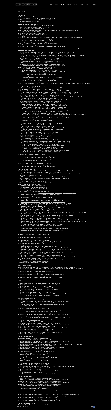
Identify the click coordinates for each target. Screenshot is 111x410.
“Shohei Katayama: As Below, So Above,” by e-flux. (34, 181)
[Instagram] (92, 407)
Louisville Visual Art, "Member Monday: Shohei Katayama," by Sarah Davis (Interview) (43, 202)
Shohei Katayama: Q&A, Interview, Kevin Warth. (33, 185)
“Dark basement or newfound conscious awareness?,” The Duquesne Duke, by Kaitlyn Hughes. (45, 176)
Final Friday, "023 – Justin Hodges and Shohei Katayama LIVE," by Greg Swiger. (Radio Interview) (46, 203)
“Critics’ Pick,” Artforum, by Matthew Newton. (32, 175)
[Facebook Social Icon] (94, 407)
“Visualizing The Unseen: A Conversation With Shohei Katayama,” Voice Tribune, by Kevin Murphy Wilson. (48, 170)
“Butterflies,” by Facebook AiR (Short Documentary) (34, 188)
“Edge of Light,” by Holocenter (29, 190)
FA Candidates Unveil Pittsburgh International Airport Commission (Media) (41, 194)
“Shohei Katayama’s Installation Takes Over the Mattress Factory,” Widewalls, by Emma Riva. (45, 178)
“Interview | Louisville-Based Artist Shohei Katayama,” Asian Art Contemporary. (41, 172)
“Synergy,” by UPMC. (26, 179)
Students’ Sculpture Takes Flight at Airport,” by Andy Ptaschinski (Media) (57, 193)
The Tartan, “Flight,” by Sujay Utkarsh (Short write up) (35, 191)
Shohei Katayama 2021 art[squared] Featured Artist (34, 187)
